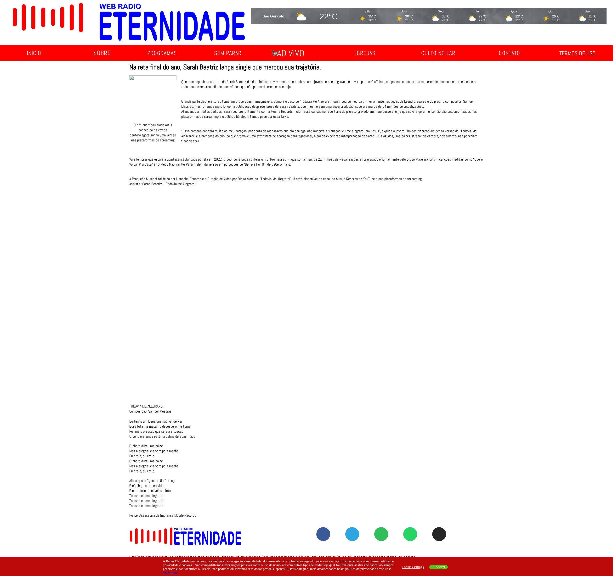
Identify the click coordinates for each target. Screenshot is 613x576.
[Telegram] (352, 534)
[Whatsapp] (410, 534)
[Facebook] (323, 534)
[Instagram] (439, 534)
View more (170, 573)
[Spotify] (381, 534)
